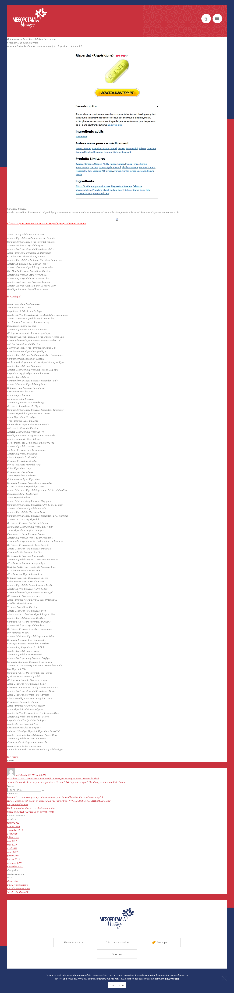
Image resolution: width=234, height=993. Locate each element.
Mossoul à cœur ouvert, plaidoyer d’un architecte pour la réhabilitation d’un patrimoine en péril (55, 797)
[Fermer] (224, 978)
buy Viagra (12, 757)
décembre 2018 (14, 863)
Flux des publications (17, 885)
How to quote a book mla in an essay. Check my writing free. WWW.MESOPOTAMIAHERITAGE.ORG (59, 801)
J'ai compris (117, 985)
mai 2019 (12, 845)
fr (206, 18)
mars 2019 (12, 852)
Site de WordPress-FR (17, 892)
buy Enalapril (14, 297)
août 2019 (12, 834)
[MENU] (217, 18)
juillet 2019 (13, 837)
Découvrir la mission (117, 942)
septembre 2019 (15, 830)
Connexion (12, 881)
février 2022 (13, 823)
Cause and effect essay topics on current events (30, 812)
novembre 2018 (15, 866)
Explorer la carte (73, 942)
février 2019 (13, 856)
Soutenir (117, 954)
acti (17, 775)
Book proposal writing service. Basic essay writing (31, 808)
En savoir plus (172, 979)
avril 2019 (12, 848)
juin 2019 (12, 841)
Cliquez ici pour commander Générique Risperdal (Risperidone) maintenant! (46, 224)
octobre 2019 (13, 826)
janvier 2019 (13, 859)
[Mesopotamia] (30, 18)
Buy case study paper (17, 804)
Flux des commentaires (18, 888)
